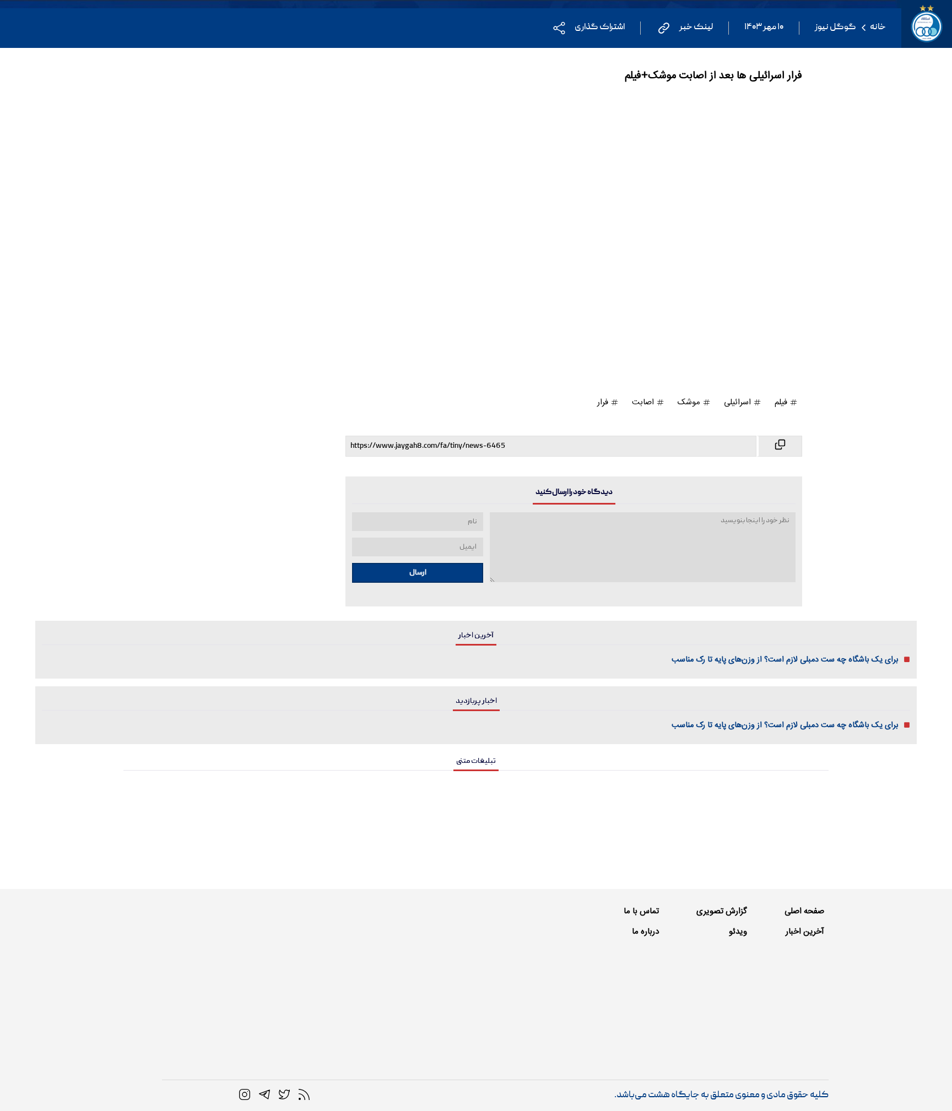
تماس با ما (641, 911)
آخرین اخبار (805, 932)
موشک (690, 402)
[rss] (304, 1095)
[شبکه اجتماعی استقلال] (284, 1095)
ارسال (417, 572)
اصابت (644, 402)
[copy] (779, 446)
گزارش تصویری (721, 911)
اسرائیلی (738, 402)
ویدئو (738, 932)
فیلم (782, 402)
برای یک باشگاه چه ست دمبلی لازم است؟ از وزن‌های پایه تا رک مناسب (785, 659)
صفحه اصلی (804, 911)
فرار (603, 402)
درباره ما (645, 932)
